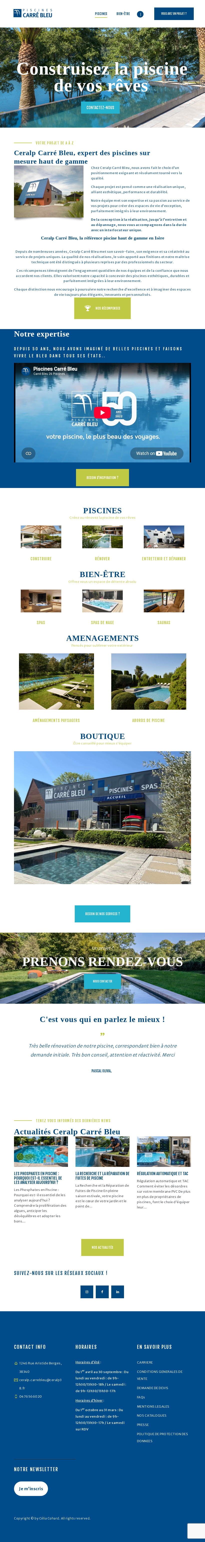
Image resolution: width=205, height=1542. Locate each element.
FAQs (141, 1397)
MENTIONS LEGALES (153, 1406)
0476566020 (30, 1396)
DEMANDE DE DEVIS (152, 1388)
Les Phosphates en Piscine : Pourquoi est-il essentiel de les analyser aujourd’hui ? (38, 1178)
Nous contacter (102, 981)
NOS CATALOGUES (152, 1415)
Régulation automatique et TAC (162, 1174)
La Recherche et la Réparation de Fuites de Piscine (103, 1176)
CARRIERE (145, 1362)
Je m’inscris (31, 1488)
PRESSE (143, 1425)
